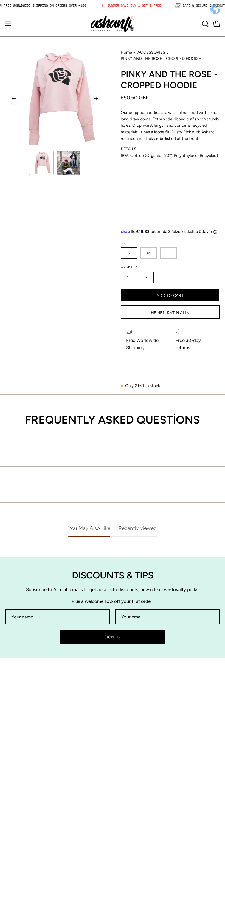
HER (122, 750)
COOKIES (15, 836)
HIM (122, 759)
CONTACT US (132, 778)
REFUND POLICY (23, 846)
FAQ (10, 817)
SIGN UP (112, 637)
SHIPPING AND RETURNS (32, 808)
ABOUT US (129, 769)
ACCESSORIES (151, 52)
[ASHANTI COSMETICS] (112, 24)
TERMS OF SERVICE (26, 855)
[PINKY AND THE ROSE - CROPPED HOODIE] (41, 163)
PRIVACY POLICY (23, 827)
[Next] (96, 98)
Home (126, 52)
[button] (205, 24)
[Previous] (13, 98)
